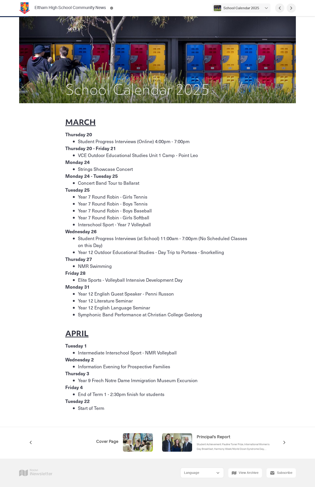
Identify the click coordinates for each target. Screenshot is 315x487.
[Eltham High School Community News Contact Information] (111, 8)
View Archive (249, 473)
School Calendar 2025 (241, 8)
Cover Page (107, 442)
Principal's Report (213, 437)
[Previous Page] (279, 8)
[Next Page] (291, 8)
